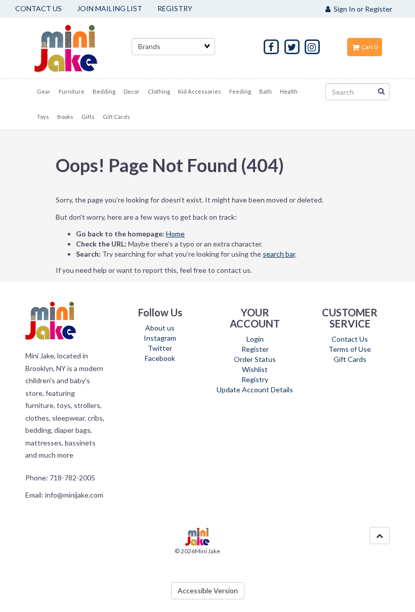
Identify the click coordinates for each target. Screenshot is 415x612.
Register (255, 349)
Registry (254, 379)
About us (160, 327)
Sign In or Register (361, 9)
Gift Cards (350, 359)
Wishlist (255, 369)
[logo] (78, 48)
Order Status (255, 359)
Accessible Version (208, 590)
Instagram (160, 338)
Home (175, 233)
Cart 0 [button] (368, 47)
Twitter (160, 348)
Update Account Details (255, 389)
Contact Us (349, 339)
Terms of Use (349, 349)
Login (255, 339)
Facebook (160, 358)
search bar (279, 254)
